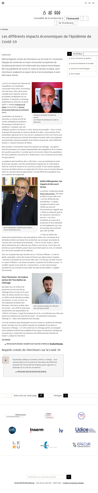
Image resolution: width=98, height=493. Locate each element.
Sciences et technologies (80, 68)
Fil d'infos (77, 53)
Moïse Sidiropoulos (47, 194)
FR (86, 3)
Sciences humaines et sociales (82, 63)
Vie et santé (75, 74)
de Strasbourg (66, 22)
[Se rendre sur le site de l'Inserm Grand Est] (36, 430)
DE (93, 3)
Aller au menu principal (88, 9)
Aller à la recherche (95, 9)
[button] (65, 396)
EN (90, 3)
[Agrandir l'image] (47, 97)
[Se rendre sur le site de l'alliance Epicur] (81, 444)
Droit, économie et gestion (81, 58)
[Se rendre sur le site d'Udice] (85, 430)
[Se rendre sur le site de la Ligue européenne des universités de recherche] (16, 444)
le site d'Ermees (56, 344)
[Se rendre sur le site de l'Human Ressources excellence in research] (61, 430)
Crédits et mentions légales (73, 483)
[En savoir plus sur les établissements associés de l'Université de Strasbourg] (16, 415)
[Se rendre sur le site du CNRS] (12, 430)
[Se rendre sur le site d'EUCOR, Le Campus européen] (48, 444)
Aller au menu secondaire (91, 9)
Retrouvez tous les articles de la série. (32, 371)
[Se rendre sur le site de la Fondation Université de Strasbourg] (48, 415)
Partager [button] (58, 395)
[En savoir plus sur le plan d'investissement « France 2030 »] (81, 415)
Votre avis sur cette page (25, 395)
